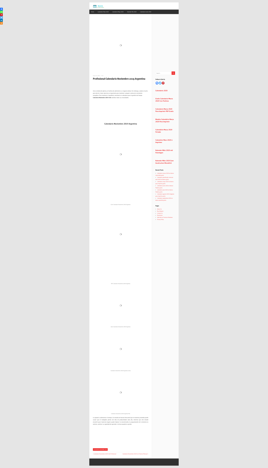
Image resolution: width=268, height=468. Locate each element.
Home (92, 12)
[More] (1, 23)
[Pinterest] (1, 14)
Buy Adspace (160, 211)
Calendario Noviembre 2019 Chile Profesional (105, 454)
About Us (159, 209)
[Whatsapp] (1, 12)
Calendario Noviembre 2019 (100, 449)
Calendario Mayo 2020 (118, 12)
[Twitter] (1, 17)
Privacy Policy (160, 219)
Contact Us (160, 213)
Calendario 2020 (161, 91)
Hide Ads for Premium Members (165, 217)
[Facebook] (1, 9)
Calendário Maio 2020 (103, 12)
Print (102, 75)
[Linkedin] (1, 20)
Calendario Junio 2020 (145, 12)
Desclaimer (160, 215)
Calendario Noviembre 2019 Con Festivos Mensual (134, 454)
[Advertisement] (100, 84)
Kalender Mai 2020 (132, 12)
